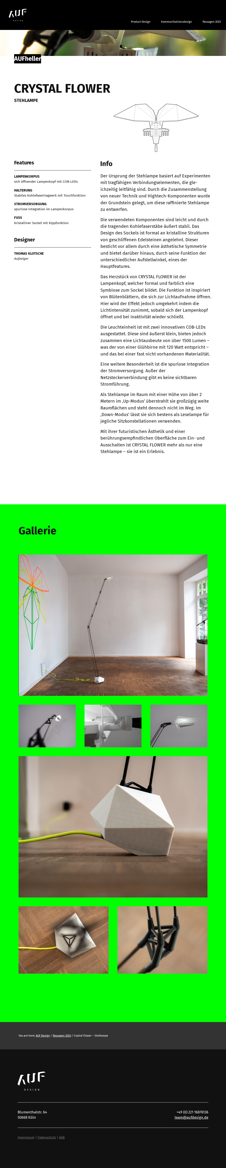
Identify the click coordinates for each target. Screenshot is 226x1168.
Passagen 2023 (62, 1035)
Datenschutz (47, 1137)
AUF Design (43, 1035)
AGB (62, 1137)
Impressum (26, 1137)
